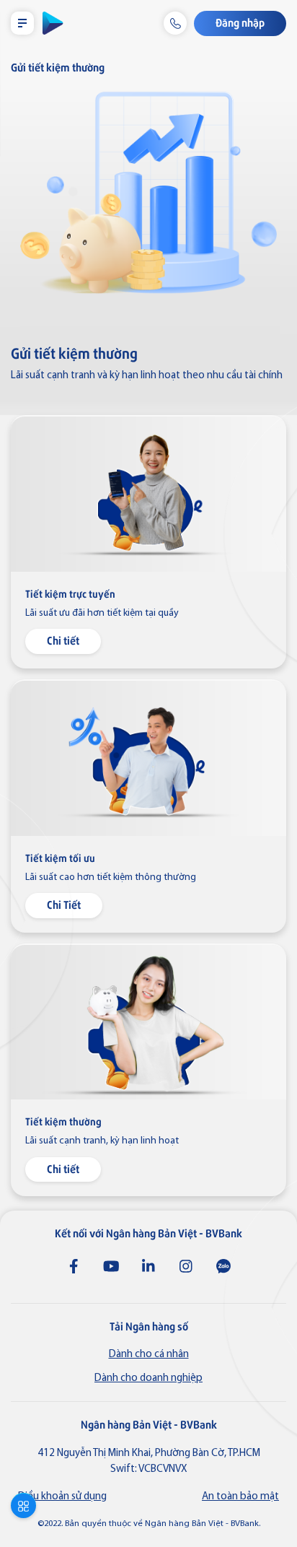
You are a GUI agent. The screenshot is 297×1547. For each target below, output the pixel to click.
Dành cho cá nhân (149, 1354)
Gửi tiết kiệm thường (58, 67)
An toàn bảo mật (240, 1496)
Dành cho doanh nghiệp (148, 1378)
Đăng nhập (240, 22)
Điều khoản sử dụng (62, 1496)
